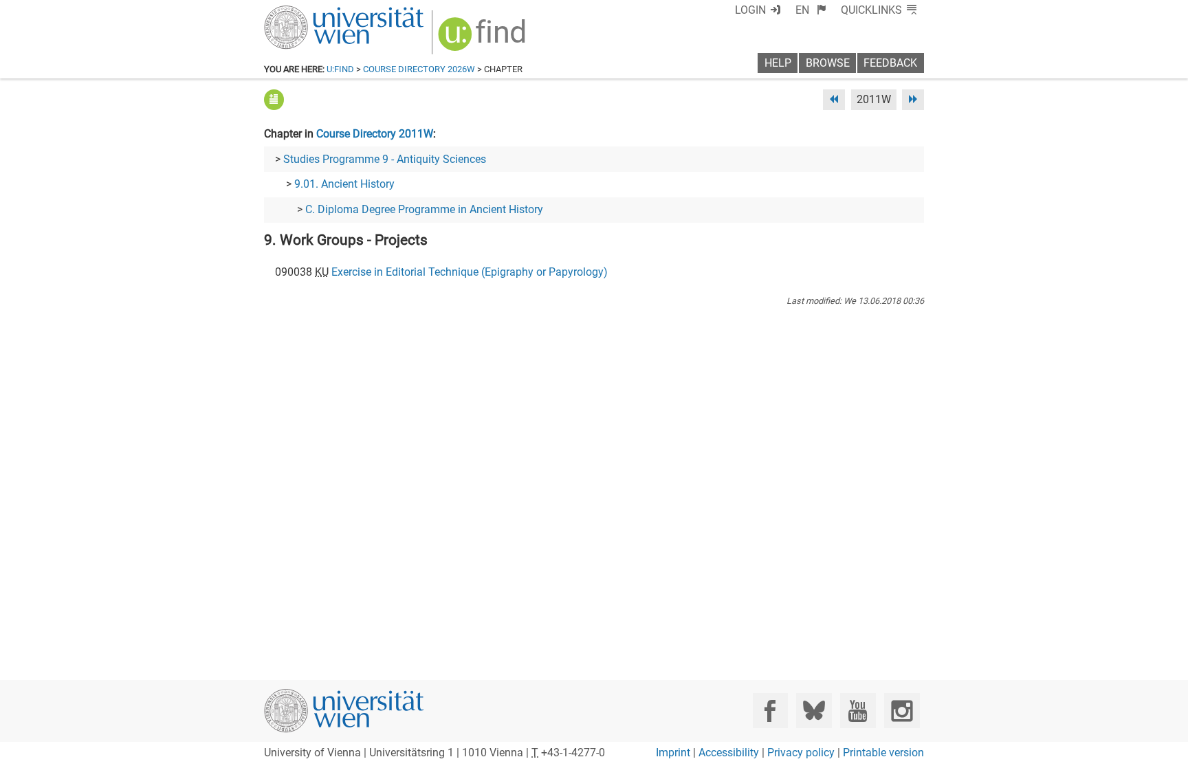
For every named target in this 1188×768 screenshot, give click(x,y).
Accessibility (728, 752)
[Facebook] (770, 710)
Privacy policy (801, 752)
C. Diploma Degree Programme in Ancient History (424, 209)
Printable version (883, 752)
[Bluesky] (813, 710)
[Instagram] (901, 710)
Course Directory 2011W (374, 133)
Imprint (673, 752)
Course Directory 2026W (419, 69)
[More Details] (274, 99)
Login (750, 10)
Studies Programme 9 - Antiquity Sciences (384, 159)
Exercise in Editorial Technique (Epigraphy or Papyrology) (469, 271)
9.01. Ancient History (344, 183)
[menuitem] (811, 10)
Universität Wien (311, 12)
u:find (340, 69)
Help (777, 62)
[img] (483, 38)
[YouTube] (857, 710)
